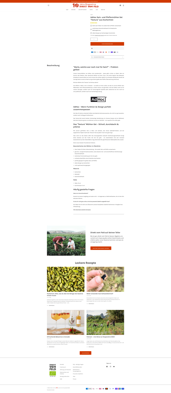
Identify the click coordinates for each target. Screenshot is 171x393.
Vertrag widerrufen (64, 376)
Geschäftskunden (77, 367)
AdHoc (91, 14)
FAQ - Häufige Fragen (78, 364)
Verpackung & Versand (99, 35)
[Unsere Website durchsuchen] (48, 5)
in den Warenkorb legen (107, 43)
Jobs (74, 376)
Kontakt (62, 364)
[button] (93, 23)
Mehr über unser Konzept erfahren (101, 248)
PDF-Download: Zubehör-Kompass (82, 209)
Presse (74, 379)
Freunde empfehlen (78, 373)
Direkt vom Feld (53, 387)
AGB (61, 379)
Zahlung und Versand (65, 369)
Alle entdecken (85, 353)
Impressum (63, 367)
